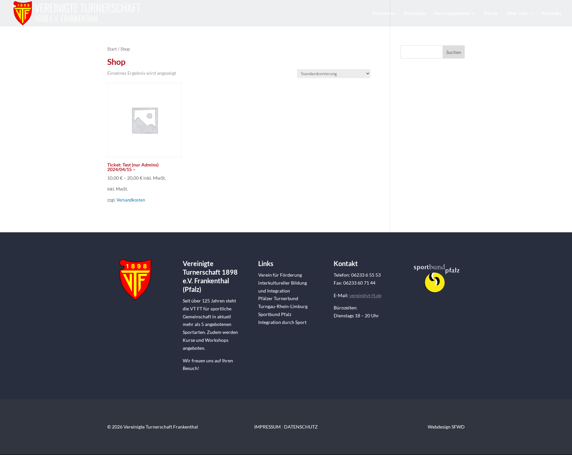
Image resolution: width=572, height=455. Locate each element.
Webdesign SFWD (446, 427)
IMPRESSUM (267, 427)
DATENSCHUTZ (301, 427)
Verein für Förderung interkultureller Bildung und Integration (282, 283)
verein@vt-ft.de (365, 295)
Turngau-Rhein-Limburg (283, 306)
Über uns (516, 13)
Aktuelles (415, 13)
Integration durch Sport (282, 322)
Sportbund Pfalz (274, 314)
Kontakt (551, 13)
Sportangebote (451, 13)
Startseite (383, 13)
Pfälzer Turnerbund (278, 298)
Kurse (491, 13)
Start (112, 49)
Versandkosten (131, 200)
